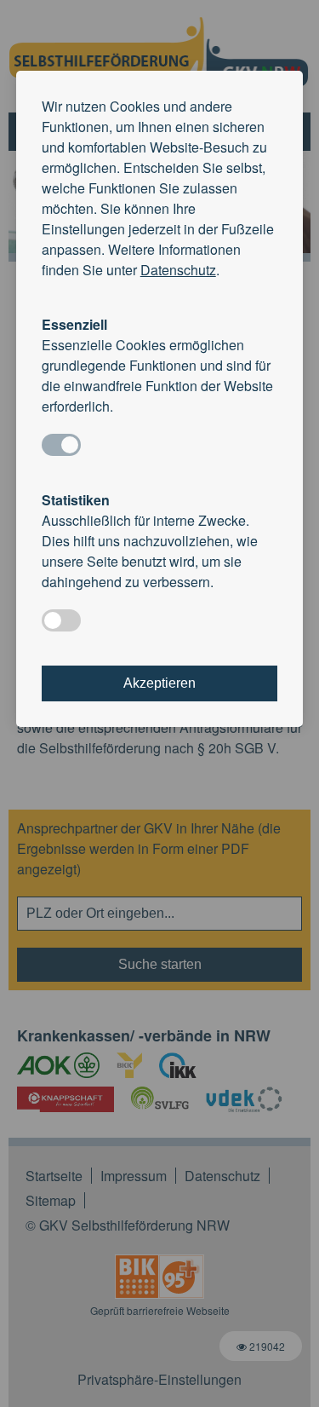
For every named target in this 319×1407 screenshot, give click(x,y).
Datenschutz (178, 270)
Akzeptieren (159, 683)
